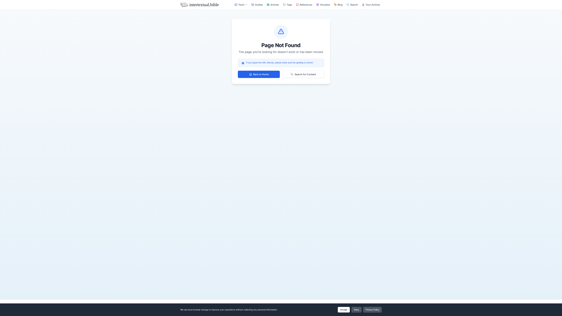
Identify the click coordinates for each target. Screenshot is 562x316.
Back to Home (261, 74)
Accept (343, 309)
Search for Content (305, 74)
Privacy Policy (372, 309)
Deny (356, 309)
